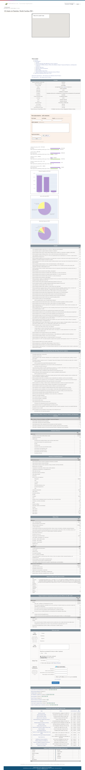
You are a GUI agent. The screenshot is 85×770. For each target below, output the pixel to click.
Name (41, 710)
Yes (42, 653)
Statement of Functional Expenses (42, 68)
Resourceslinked (33, 696)
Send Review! (56, 682)
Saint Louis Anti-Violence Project (41, 743)
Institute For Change (41, 724)
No (46, 653)
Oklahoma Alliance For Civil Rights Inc (41, 740)
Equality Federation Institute (41, 714)
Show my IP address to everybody (66, 676)
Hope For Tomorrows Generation (36, 699)
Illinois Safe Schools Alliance (41, 716)
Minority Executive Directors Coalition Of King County (41, 727)
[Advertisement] (55, 48)
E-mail (57, 118)
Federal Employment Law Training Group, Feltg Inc (41, 719)
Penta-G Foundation (41, 728)
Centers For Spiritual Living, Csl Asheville (38, 704)
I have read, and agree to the (51, 663)
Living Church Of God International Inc (37, 689)
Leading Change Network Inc (41, 725)
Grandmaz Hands (34, 692)
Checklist (37, 62)
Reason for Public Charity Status (41, 70)
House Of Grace (33, 698)
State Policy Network (41, 713)
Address (60, 710)
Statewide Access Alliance (41, 745)
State (72, 710)
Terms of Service (57, 663)
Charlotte (64, 86)
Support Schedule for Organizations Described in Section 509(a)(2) (48, 72)
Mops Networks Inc (41, 737)
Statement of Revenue (40, 67)
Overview (36, 60)
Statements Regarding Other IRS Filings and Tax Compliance (47, 63)
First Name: (33, 118)
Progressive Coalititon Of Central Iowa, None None (41, 742)
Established (74, 710)
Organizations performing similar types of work (42, 73)
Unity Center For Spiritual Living (36, 703)
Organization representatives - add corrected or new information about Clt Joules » (46, 75)
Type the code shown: (35, 134)
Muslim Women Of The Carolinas (36, 701)
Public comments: (37, 122)
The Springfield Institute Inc (41, 730)
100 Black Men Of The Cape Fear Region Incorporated (41, 734)
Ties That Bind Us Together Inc (36, 694)
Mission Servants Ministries (35, 691)
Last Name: (44, 118)
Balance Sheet (38, 69)
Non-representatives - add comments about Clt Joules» (41, 77)
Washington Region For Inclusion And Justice (41, 722)
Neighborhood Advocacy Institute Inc (41, 739)
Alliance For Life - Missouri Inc (42, 717)
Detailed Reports (37, 61)
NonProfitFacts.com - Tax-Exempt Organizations (20, 3)
